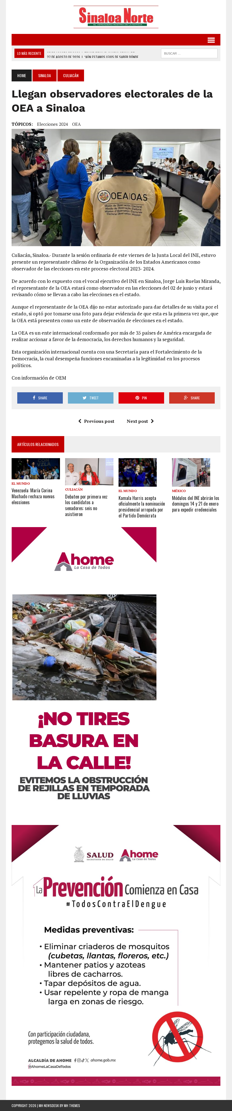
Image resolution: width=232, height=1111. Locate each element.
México (179, 491)
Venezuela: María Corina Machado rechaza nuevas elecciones (33, 496)
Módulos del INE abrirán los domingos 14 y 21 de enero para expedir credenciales (195, 504)
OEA (76, 124)
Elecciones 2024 (52, 124)
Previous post (99, 421)
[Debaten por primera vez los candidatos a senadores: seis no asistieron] (89, 481)
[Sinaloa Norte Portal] (116, 17)
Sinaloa (44, 75)
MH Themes (72, 1105)
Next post (137, 421)
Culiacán (74, 489)
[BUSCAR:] (189, 52)
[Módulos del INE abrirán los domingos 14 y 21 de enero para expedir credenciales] (191, 483)
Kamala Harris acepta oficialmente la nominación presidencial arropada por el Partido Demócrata (142, 507)
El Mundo (21, 483)
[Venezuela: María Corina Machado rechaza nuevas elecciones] (36, 476)
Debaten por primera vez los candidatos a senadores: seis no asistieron (86, 505)
